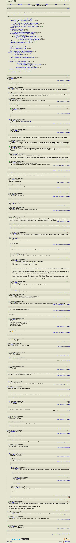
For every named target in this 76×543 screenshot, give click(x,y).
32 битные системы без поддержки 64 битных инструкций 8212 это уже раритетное (23, 34)
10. (8, 193)
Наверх (63, 80)
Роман (36, 67)
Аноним (32, 18)
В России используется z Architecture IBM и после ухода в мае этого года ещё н (21, 20)
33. (9, 202)
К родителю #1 (60, 170)
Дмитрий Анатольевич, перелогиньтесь (16, 47)
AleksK (21, 53)
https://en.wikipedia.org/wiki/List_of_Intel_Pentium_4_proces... (30, 262)
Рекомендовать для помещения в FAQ (56, 534)
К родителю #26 (60, 304)
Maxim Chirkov (67, 541)
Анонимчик (16, 59)
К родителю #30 (60, 244)
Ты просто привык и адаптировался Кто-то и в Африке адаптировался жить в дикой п (28, 64)
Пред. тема (66, 534)
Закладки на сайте (9, 541)
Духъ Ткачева (36, 26)
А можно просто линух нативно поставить (18, 62)
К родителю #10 (60, 210)
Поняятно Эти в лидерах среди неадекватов (15, 29)
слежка (56, 4)
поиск (29, 4)
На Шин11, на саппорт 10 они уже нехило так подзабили (16, 48)
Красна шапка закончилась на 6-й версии (13, 44)
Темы (64, 534)
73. (11, 259)
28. (8, 416)
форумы (11, 4)
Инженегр (13, 93)
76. (7, 511)
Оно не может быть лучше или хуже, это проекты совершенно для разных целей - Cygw (20, 19)
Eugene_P (35, 25)
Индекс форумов (61, 534)
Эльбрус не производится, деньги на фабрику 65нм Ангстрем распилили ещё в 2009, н (25, 23)
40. (9, 140)
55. (8, 167)
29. (8, 444)
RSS (64, 4)
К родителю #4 (60, 196)
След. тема (68, 534)
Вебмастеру (68, 542)
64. (11, 486)
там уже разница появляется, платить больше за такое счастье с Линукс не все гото (25, 67)
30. (9, 216)
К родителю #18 (60, 384)
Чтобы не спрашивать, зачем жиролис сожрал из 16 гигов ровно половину (20, 41)
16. (8, 92)
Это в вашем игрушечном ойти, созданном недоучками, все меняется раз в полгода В (23, 26)
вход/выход (46, 4)
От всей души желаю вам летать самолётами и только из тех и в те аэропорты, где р (23, 25)
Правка (61, 80)
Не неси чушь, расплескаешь (18, 35)
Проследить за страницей (10, 542)
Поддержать (64, 542)
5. (8, 178)
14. (8, 87)
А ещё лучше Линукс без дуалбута (15, 53)
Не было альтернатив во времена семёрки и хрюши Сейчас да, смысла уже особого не (21, 57)
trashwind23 (12, 27)
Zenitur (38, 38)
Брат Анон (21, 54)
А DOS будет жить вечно (14, 31)
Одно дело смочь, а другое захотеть (25, 65)
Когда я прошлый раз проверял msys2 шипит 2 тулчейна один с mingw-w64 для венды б (20, 18)
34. (9, 207)
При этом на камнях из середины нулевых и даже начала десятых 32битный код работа (22, 40)
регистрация (37, 4)
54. (10, 458)
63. (12, 472)
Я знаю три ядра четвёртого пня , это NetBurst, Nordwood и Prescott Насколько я (27, 38)
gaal (31, 20)
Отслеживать (68, 8)
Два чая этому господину (16, 54)
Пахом (33, 24)
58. (11, 467)
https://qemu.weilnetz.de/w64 (15, 513)
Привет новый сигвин (12, 59)
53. (9, 366)
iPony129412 (35, 36)
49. (9, 453)
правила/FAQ (20, 4)
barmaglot (20, 21)
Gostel (32, 19)
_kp (13, 295)
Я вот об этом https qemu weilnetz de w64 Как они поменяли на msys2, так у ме (17, 69)
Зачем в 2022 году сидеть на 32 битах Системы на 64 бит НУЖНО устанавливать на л (20, 33)
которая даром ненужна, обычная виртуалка (15, 56)
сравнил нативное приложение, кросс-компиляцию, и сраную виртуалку (18, 61)
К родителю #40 (60, 159)
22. (9, 98)
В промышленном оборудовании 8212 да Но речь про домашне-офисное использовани (23, 32)
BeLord (13, 194)
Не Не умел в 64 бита (19, 37)
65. (13, 477)
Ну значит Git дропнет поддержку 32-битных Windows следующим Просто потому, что (18, 28)
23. (7, 430)
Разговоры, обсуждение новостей (13, 7)
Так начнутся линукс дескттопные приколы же (20, 63)
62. (9, 294)
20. (9, 352)
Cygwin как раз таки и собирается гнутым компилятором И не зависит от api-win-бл (20, 51)
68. (9, 301)
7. (8, 338)
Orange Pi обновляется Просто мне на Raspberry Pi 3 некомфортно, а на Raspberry (28, 39)
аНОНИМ (34, 40)
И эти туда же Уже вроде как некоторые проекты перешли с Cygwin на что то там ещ (18, 50)
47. (8, 381)
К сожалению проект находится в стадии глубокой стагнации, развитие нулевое (18, 52)
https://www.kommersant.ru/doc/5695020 (26, 121)
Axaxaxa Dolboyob (17, 21)
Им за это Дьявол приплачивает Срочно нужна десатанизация (17, 46)
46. (9, 119)
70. (10, 232)
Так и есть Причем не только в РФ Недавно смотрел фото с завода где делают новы (21, 24)
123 (21, 56)
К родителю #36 (60, 410)
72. (11, 253)
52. (11, 129)
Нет (10, 27)
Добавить (61, 542)
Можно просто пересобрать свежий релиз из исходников (16, 71)
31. (9, 357)
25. (7, 439)
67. (9, 401)
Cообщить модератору (67, 80)
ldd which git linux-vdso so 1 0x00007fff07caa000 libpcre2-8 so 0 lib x (19, 42)
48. (9, 237)
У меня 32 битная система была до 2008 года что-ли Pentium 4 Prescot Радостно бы (23, 36)
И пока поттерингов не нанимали (17, 30)
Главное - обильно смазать (26, 66)
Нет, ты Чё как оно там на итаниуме (20, 22)
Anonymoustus (13, 431)
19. (7, 386)
